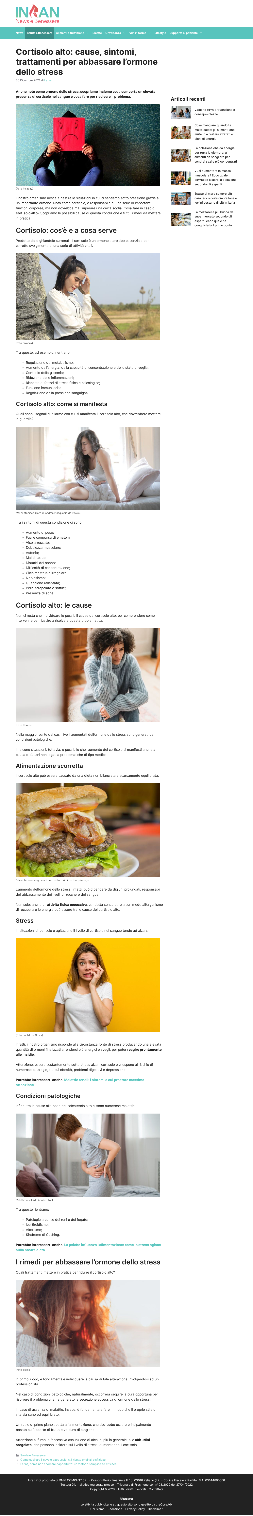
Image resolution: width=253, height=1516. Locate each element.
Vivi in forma (137, 32)
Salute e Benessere (39, 32)
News (19, 32)
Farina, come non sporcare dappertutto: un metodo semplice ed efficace (68, 1464)
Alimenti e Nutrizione (70, 32)
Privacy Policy (135, 1509)
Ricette (97, 32)
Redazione (115, 1509)
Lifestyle (160, 32)
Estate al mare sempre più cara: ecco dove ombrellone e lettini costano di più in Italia (215, 198)
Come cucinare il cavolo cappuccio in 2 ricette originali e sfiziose (63, 1459)
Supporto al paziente (184, 32)
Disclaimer (155, 1509)
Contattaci (156, 1489)
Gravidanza (113, 32)
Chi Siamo (97, 1509)
